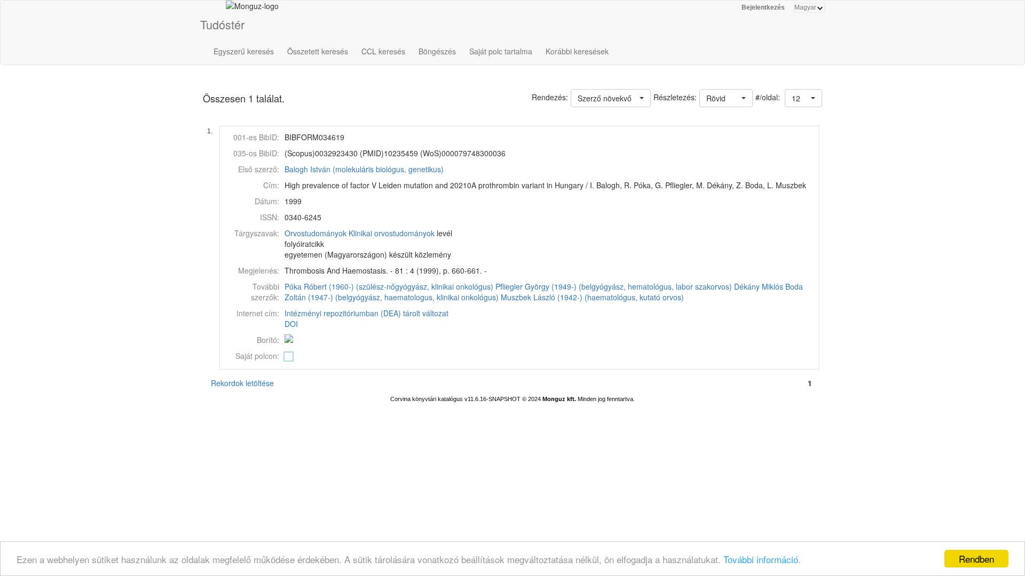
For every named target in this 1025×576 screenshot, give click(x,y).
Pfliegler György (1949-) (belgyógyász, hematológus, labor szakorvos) (613, 286)
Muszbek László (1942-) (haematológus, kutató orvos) (592, 297)
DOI (291, 323)
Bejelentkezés (763, 7)
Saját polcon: (257, 355)
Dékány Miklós (758, 286)
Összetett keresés (317, 51)
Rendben (976, 558)
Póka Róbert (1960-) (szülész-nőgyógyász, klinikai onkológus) (389, 286)
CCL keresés (383, 51)
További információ (760, 559)
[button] (803, 98)
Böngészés (437, 51)
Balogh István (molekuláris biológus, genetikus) (364, 169)
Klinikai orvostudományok (392, 233)
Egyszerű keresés (244, 51)
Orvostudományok (315, 233)
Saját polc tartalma (500, 51)
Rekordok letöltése (242, 383)
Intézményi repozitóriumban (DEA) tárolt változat (366, 313)
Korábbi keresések (577, 51)
